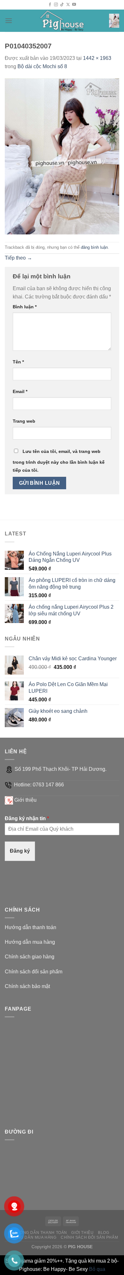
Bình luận (25, 306)
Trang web (24, 421)
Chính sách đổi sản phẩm (33, 971)
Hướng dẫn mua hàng (30, 942)
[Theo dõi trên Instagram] (56, 5)
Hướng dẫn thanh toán (30, 927)
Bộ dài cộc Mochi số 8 (42, 66)
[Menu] (8, 20)
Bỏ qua (97, 1269)
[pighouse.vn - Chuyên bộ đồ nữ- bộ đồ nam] (62, 21)
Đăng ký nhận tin (27, 818)
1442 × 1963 (97, 58)
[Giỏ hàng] (114, 21)
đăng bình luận (94, 247)
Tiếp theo (18, 258)
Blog (103, 1232)
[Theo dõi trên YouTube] (74, 5)
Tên (18, 361)
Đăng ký (20, 851)
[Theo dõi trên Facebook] (50, 5)
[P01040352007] (62, 156)
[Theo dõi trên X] (68, 5)
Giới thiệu (25, 800)
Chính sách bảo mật (27, 986)
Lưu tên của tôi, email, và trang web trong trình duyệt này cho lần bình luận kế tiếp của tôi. (59, 461)
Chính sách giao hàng (29, 956)
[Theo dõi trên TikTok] (62, 5)
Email (20, 391)
